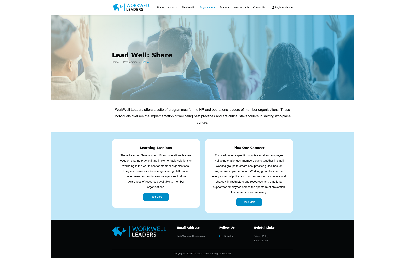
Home (160, 7)
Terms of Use (261, 241)
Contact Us (259, 7)
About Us (173, 7)
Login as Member (284, 7)
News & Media (241, 7)
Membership (188, 7)
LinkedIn (228, 236)
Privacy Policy (261, 236)
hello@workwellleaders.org (191, 236)
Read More (156, 197)
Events (223, 7)
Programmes (206, 7)
